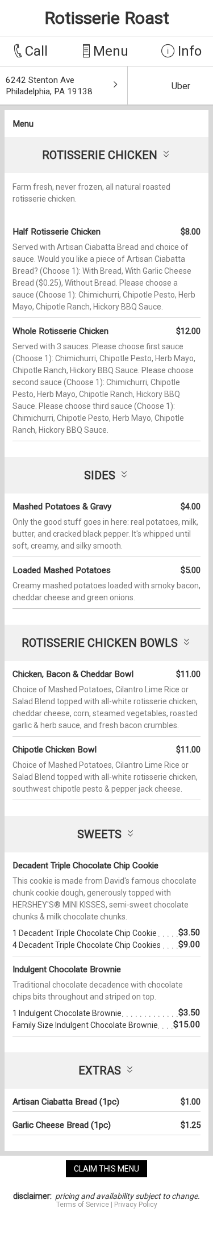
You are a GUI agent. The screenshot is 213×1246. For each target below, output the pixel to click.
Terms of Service (82, 1205)
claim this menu (106, 1168)
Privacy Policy (135, 1205)
